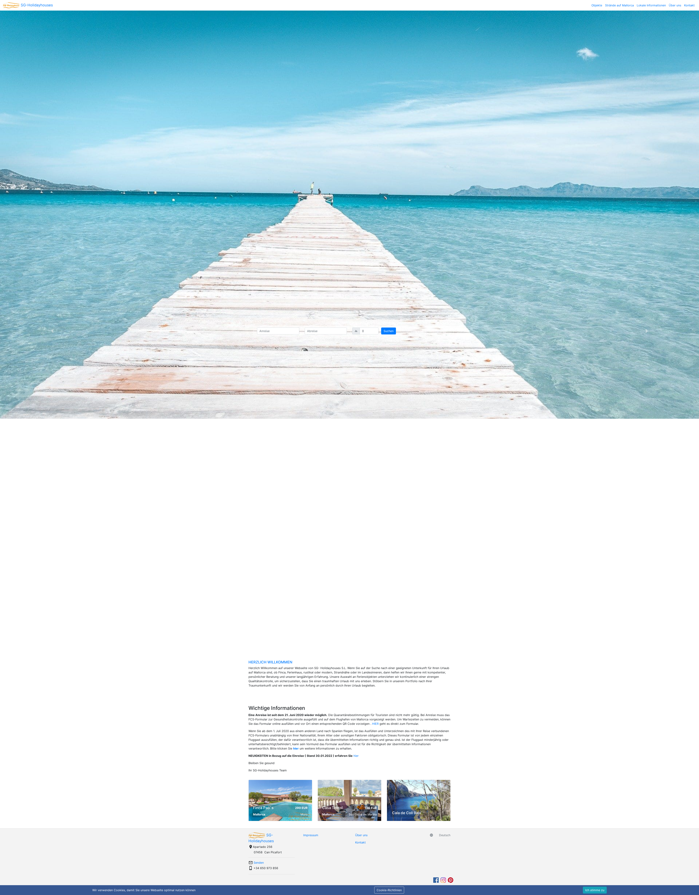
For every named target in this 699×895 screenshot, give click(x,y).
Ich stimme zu (594, 890)
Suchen (389, 331)
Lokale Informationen (651, 5)
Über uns (675, 5)
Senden (259, 862)
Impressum (310, 835)
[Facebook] (436, 880)
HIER (375, 724)
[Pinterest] (450, 880)
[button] (52, 331)
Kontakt (689, 5)
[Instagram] (444, 880)
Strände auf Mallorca (619, 5)
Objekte (596, 5)
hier (296, 748)
